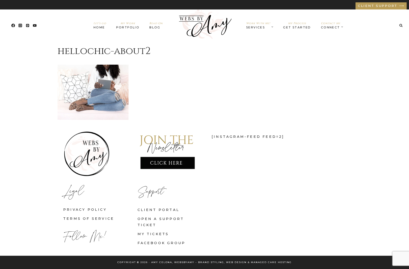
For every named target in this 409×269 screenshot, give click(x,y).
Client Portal (159, 210)
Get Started (297, 25)
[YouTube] (35, 25)
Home (99, 25)
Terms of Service (88, 218)
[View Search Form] (401, 25)
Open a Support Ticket (161, 222)
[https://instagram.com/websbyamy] (20, 25)
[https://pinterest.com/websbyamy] (27, 25)
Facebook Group (162, 243)
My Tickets (153, 234)
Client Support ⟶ (381, 6)
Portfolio (128, 25)
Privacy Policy (85, 209)
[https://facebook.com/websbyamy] (13, 25)
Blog (156, 25)
